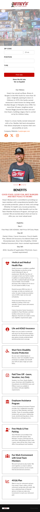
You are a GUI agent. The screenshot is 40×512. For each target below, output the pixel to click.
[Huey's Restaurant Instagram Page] (17, 135)
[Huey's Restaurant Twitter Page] (12, 135)
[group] (20, 162)
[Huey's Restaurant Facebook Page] (6, 135)
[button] (14, 184)
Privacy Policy (34, 508)
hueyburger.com (24, 131)
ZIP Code (8, 48)
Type (6, 65)
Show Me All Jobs (19, 79)
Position (8, 57)
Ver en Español (19, 82)
